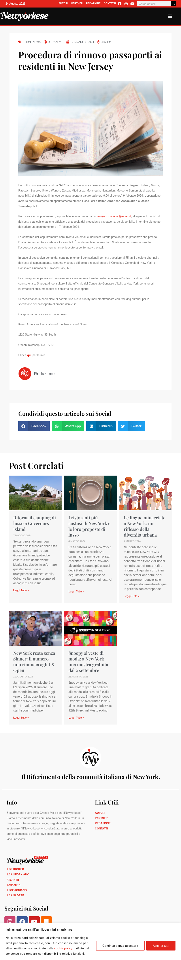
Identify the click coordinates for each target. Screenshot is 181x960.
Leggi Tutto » (21, 590)
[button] (34, 426)
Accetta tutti (161, 945)
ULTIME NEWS (32, 42)
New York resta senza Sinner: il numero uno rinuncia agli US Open (34, 661)
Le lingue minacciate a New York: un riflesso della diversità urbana (144, 526)
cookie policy (63, 948)
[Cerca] (173, 3)
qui (29, 355)
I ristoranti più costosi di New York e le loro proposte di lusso (89, 526)
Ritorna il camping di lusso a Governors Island (34, 523)
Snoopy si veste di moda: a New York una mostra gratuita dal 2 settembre (88, 661)
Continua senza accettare (120, 945)
